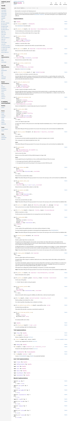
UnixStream (23, 38)
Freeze (18, 362)
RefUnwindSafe (21, 364)
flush (19, 298)
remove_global (21, 253)
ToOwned (21, 406)
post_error (20, 204)
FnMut (37, 72)
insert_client (21, 36)
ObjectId (33, 28)
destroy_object (22, 131)
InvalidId (51, 28)
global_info (21, 272)
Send (29, 184)
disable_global (22, 235)
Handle (18, 21)
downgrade (20, 23)
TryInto (22, 415)
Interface (29, 101)
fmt (16, 346)
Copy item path (24, 3)
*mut (31, 325)
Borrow (20, 385)
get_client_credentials (24, 63)
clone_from (18, 339)
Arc (20, 40)
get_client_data (22, 53)
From (18, 352)
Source (15, 4)
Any (26, 184)
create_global (21, 217)
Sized (23, 383)
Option (52, 277)
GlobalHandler (29, 222)
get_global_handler (23, 286)
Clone (18, 333)
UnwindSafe (20, 375)
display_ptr (21, 325)
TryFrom (22, 410)
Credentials (24, 67)
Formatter (28, 346)
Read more (31, 337)
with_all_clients (22, 72)
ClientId (23, 41)
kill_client (21, 210)
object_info (21, 28)
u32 (24, 102)
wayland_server (17, 1)
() (21, 87)
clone (17, 335)
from (17, 354)
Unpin (18, 370)
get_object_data (22, 167)
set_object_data (22, 190)
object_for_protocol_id (24, 97)
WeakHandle (32, 23)
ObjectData (27, 115)
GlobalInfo (44, 272)
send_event (20, 147)
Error (27, 41)
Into (21, 401)
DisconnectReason (49, 210)
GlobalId (19, 224)
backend (22, 1)
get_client (20, 48)
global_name (21, 277)
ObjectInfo (44, 28)
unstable (61, 339)
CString (56, 204)
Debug (18, 344)
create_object (21, 109)
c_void (34, 325)
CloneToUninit (23, 394)
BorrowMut (21, 390)
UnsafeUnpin (20, 373)
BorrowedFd (32, 149)
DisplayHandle (31, 352)
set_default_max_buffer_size (25, 305)
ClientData (27, 40)
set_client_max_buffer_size (25, 312)
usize (48, 305)
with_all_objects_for (23, 82)
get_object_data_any (23, 180)
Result (39, 28)
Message (21, 149)
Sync (33, 184)
